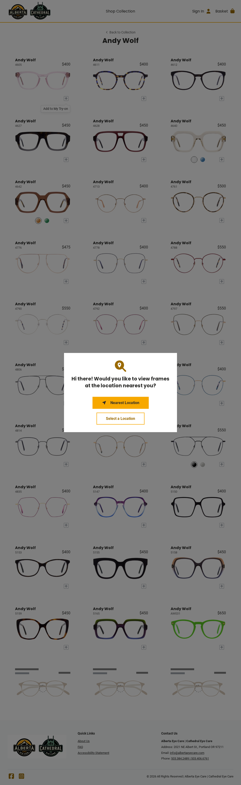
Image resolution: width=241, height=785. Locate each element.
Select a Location (120, 418)
